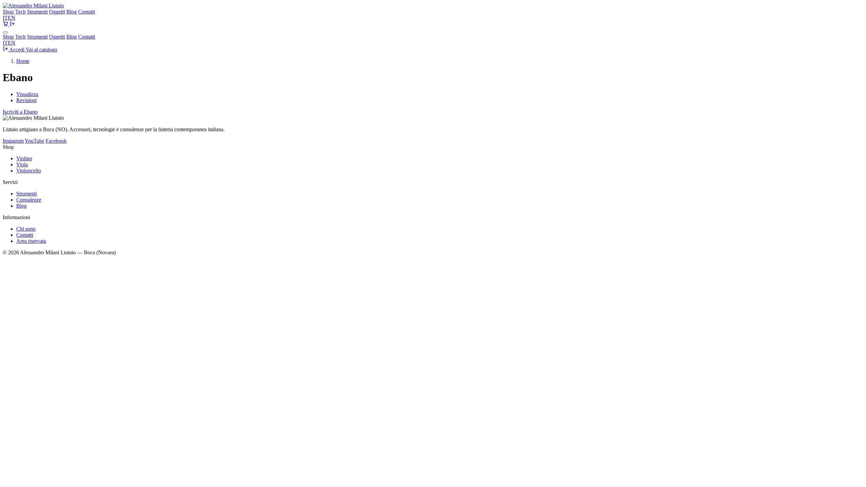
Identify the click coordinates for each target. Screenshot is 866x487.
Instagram (13, 141)
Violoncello (28, 170)
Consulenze (28, 200)
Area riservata (31, 241)
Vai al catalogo (41, 49)
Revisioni (26, 100)
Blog (71, 12)
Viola (22, 164)
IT (5, 18)
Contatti (86, 12)
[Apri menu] (5, 32)
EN (11, 18)
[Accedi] (12, 24)
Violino (24, 158)
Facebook (56, 141)
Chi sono (26, 229)
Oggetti (57, 12)
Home (22, 61)
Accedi (17, 49)
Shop (8, 12)
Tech (20, 12)
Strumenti (37, 12)
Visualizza (27, 94)
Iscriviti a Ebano (20, 112)
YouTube (34, 141)
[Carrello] (6, 24)
